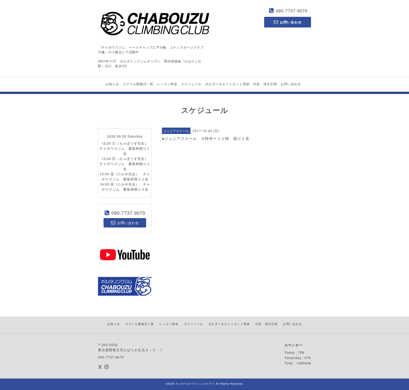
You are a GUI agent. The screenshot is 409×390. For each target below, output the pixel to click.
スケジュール (191, 84)
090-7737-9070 (291, 10)
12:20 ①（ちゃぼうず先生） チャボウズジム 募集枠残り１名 (125, 148)
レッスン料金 (167, 84)
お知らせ (112, 84)
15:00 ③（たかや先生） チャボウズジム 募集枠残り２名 (125, 176)
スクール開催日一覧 (138, 84)
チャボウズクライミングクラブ (194, 383)
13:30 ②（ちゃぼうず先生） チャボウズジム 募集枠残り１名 (125, 163)
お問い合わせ (291, 84)
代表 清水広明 (265, 84)
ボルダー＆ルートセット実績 (227, 84)
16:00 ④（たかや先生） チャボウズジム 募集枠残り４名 (125, 187)
